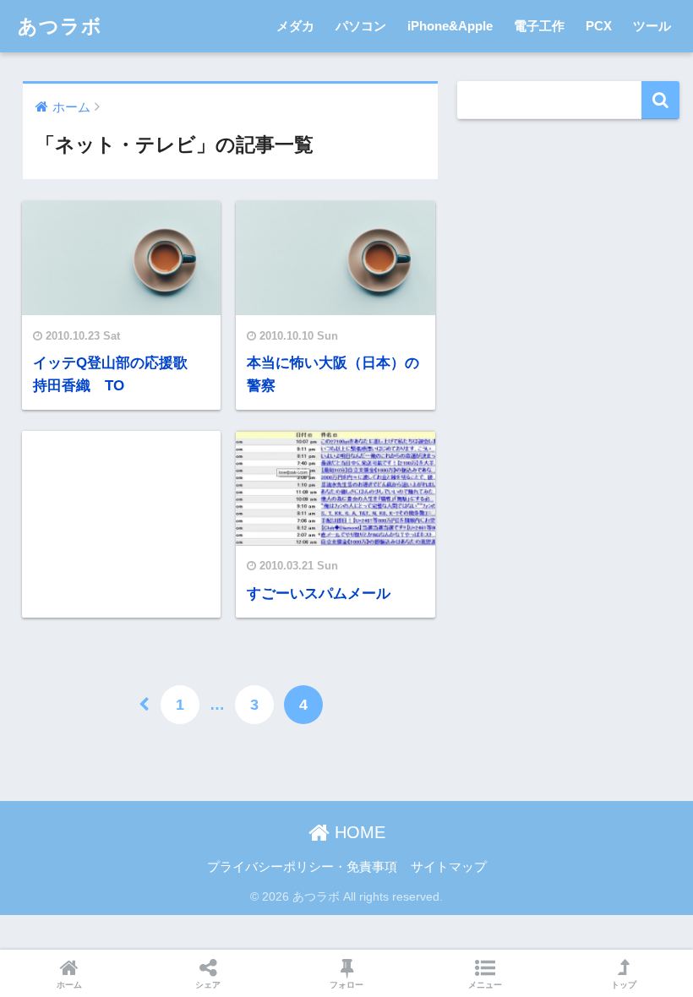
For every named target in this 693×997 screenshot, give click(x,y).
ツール (652, 26)
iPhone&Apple (450, 26)
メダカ (295, 26)
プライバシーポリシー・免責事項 (302, 867)
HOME (357, 832)
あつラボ (60, 26)
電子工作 (539, 26)
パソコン (361, 26)
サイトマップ (449, 867)
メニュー (485, 984)
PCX (599, 26)
